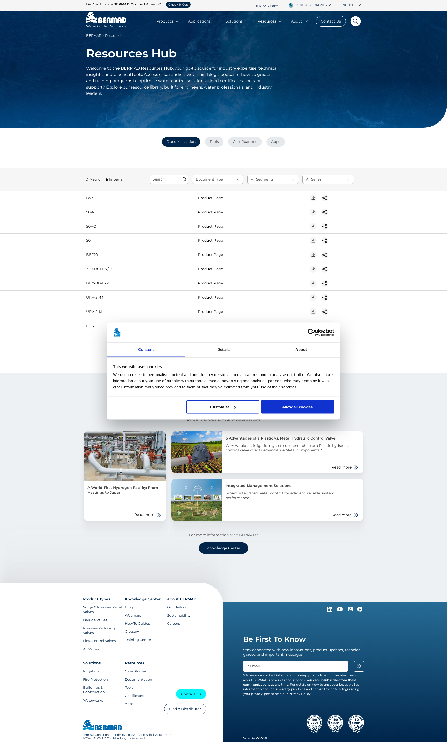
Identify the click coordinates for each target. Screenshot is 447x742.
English (347, 5)
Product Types (96, 599)
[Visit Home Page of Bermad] (102, 725)
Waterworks (93, 700)
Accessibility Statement (155, 735)
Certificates (134, 696)
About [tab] (301, 349)
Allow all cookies (297, 407)
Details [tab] (223, 349)
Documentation (138, 679)
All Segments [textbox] (262, 179)
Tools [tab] (214, 141)
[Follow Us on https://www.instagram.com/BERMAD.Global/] (351, 610)
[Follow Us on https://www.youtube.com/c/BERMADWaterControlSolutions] (340, 610)
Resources (267, 21)
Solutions (234, 21)
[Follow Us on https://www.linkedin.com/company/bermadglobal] (330, 610)
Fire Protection (95, 679)
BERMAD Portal (267, 6)
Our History (176, 607)
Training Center (138, 640)
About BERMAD (182, 599)
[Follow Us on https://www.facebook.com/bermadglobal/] (359, 610)
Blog (129, 607)
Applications (199, 21)
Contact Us (331, 21)
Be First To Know (274, 639)
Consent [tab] (146, 349)
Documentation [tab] (181, 141)
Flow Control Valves (99, 641)
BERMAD (94, 36)
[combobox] (314, 5)
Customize (219, 407)
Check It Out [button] (178, 4)
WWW (261, 738)
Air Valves (91, 649)
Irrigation (91, 671)
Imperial (116, 179)
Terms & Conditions (96, 735)
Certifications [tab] (245, 141)
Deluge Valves (95, 620)
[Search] (353, 21)
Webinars (133, 615)
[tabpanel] (223, 262)
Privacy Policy (125, 735)
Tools (129, 687)
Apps (129, 704)
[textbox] (217, 179)
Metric (95, 179)
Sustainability (178, 615)
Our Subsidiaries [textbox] (311, 5)
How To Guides (137, 623)
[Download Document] (313, 197)
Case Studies (135, 671)
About (296, 21)
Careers (173, 623)
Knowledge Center (223, 548)
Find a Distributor (185, 709)
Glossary (132, 631)
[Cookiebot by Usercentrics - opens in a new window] (311, 332)
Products (165, 21)
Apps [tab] (275, 141)
